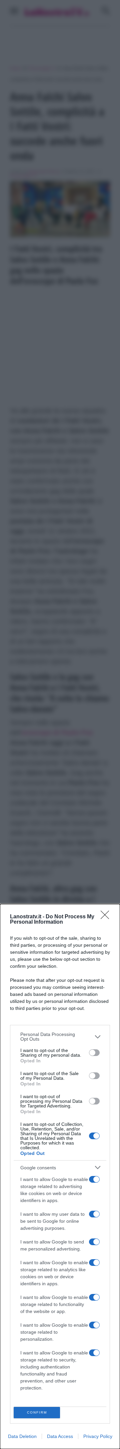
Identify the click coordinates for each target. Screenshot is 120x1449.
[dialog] (60, 1176)
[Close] (107, 917)
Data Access (60, 1436)
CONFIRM (37, 1412)
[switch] (94, 1052)
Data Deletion (22, 1436)
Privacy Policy (97, 1436)
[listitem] (60, 1036)
